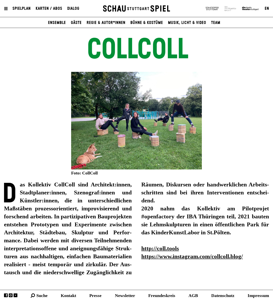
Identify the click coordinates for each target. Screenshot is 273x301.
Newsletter (125, 295)
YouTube (15, 295)
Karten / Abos (49, 8)
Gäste (76, 23)
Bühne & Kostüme (146, 23)
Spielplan (21, 8)
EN (267, 8)
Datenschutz (222, 295)
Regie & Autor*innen (106, 23)
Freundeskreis (161, 295)
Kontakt (68, 295)
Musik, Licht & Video (187, 23)
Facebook (6, 295)
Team (215, 23)
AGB (193, 295)
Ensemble (57, 23)
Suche (42, 295)
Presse (95, 295)
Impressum (258, 295)
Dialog (73, 8)
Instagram (11, 295)
